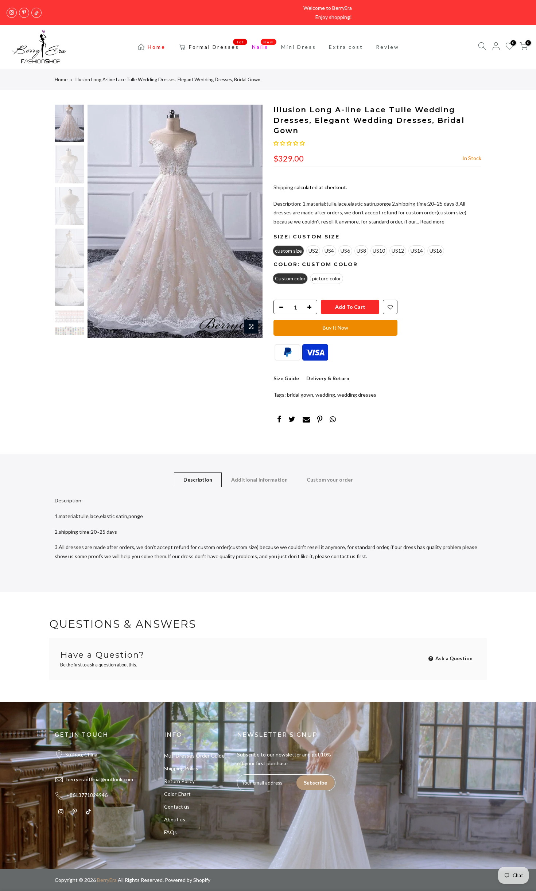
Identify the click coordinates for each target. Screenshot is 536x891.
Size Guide (286, 378)
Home (157, 47)
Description (197, 479)
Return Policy (179, 781)
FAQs (170, 832)
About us (174, 819)
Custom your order (330, 479)
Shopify (201, 880)
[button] (289, 143)
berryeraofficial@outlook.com (99, 779)
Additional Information (259, 479)
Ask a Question (453, 658)
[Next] (250, 221)
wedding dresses (356, 395)
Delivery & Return (327, 378)
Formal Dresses (217, 45)
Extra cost (346, 47)
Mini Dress (298, 47)
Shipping (283, 187)
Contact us (177, 807)
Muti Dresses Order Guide (194, 755)
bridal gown (300, 395)
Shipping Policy (181, 768)
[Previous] (100, 221)
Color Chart (177, 794)
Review (387, 47)
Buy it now (335, 327)
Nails (263, 45)
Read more (431, 221)
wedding (325, 395)
